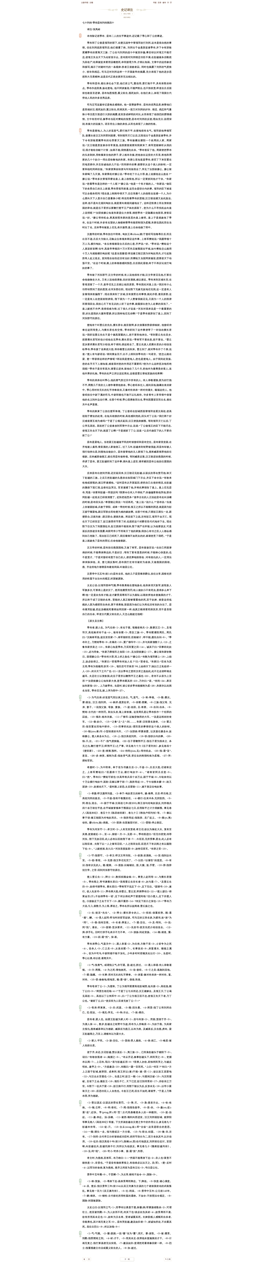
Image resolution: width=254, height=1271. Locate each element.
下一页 (127, 1259)
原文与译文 (127, 17)
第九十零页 (127, 14)
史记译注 (127, 9)
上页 (168, 1259)
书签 (155, 2)
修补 (164, 2)
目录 (159, 2)
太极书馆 (84, 2)
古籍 (91, 2)
